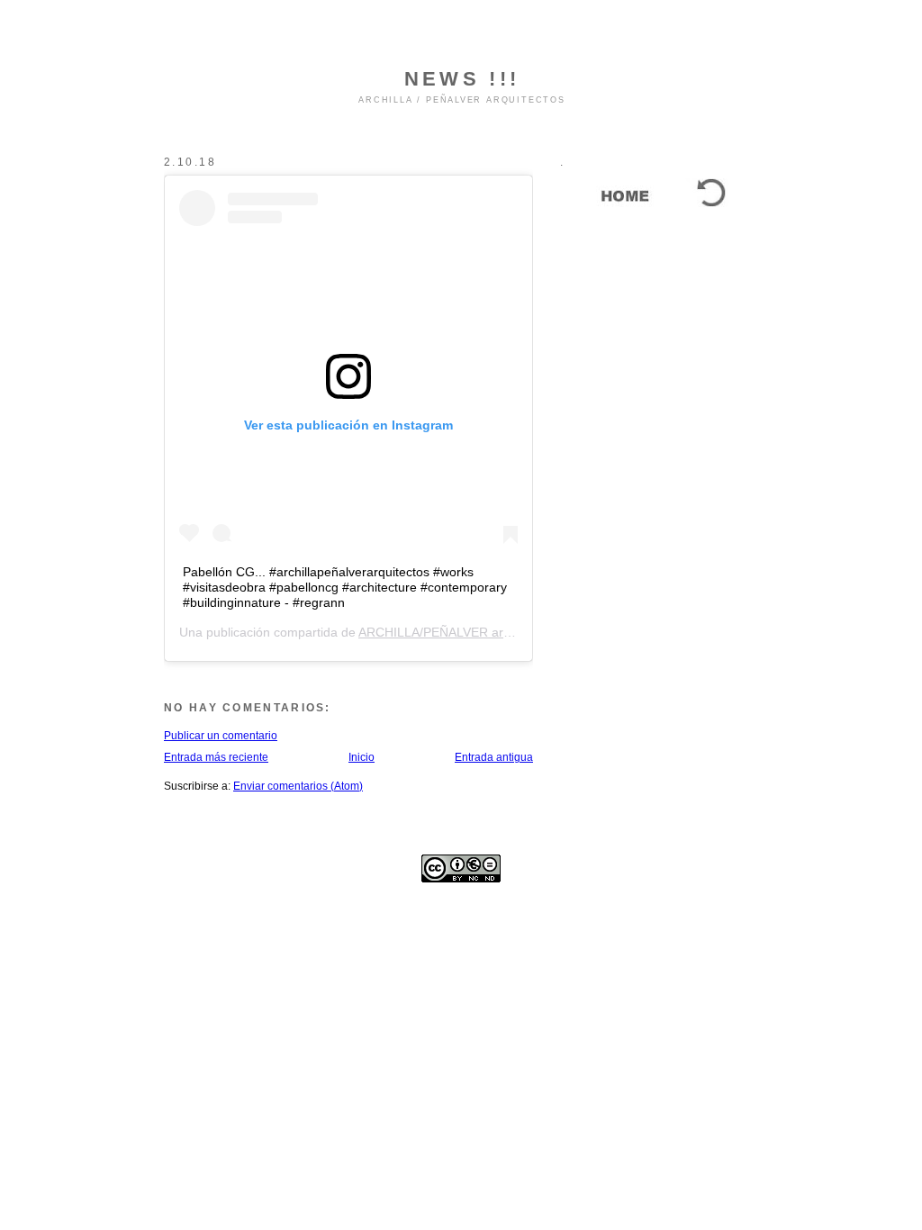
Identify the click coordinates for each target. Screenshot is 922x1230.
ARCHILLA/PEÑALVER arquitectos (456, 632)
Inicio (361, 757)
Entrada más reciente (216, 757)
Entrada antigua (494, 757)
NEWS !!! (462, 79)
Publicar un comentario (220, 735)
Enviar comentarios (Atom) (298, 786)
